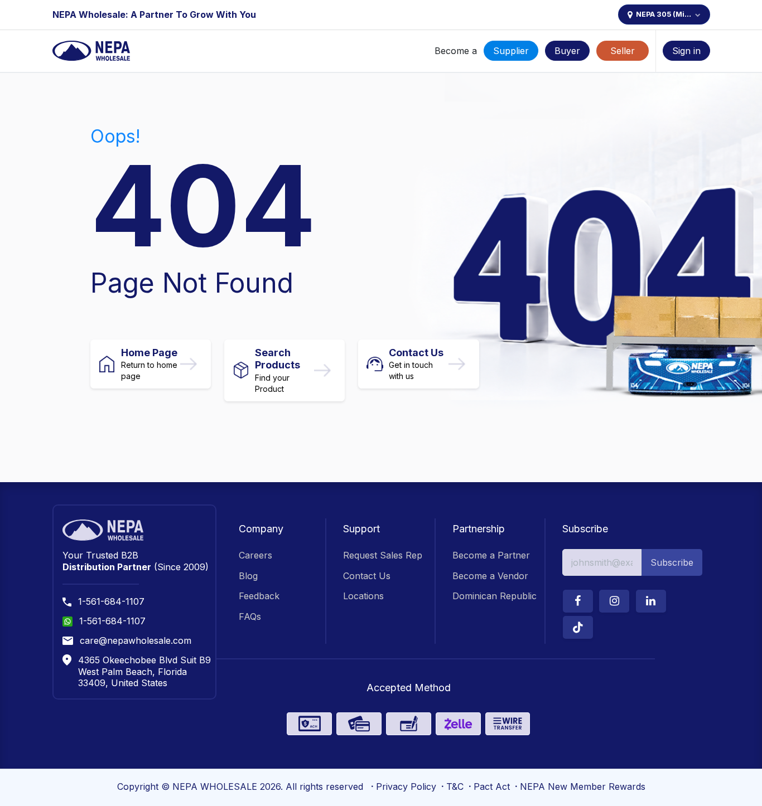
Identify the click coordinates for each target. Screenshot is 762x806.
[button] (672, 562)
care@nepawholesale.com (135, 640)
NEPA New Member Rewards (582, 786)
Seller (622, 50)
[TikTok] (578, 627)
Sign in (686, 50)
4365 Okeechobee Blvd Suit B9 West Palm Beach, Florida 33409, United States (144, 671)
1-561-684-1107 (111, 601)
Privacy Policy (406, 786)
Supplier (511, 50)
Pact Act (492, 786)
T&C (455, 786)
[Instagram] (614, 601)
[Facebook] (578, 601)
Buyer (567, 50)
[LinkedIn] (651, 601)
